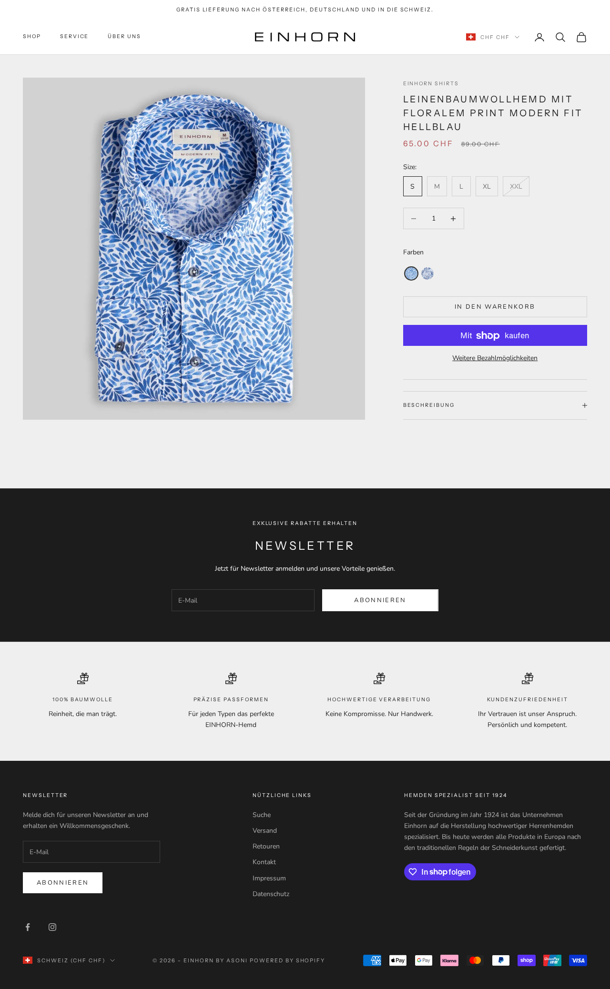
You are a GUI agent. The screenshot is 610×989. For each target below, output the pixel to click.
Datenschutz (271, 893)
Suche (262, 814)
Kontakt (264, 862)
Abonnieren (380, 600)
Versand (265, 830)
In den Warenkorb (495, 307)
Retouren (266, 846)
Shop (32, 37)
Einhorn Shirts (431, 84)
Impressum (269, 878)
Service (74, 37)
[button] (411, 273)
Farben (413, 252)
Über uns (124, 37)
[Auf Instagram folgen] (52, 927)
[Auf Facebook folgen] (27, 927)
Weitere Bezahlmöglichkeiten (495, 358)
